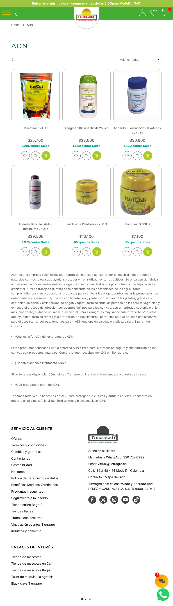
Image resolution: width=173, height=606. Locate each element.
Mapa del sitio (115, 477)
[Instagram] (114, 502)
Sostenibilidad (21, 465)
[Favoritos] (153, 13)
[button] (165, 13)
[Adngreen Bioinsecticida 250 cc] (86, 95)
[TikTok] (136, 502)
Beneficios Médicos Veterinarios (34, 485)
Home (15, 25)
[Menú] (6, 14)
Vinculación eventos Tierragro (33, 524)
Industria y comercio (26, 531)
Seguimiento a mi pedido (29, 498)
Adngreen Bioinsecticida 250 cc (86, 128)
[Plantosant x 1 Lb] (35, 95)
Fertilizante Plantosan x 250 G (86, 224)
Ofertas (16, 438)
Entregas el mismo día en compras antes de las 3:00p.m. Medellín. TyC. (86, 3)
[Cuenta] (142, 13)
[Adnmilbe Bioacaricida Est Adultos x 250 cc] (137, 95)
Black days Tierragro (26, 583)
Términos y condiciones (28, 445)
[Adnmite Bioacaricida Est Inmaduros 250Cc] (35, 191)
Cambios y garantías (26, 451)
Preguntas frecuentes (27, 491)
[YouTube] (125, 502)
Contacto (95, 477)
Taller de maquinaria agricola (32, 577)
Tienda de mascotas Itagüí (30, 570)
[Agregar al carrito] (45, 155)
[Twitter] (103, 502)
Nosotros (18, 472)
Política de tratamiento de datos (34, 478)
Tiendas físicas (22, 511)
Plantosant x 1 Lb (35, 128)
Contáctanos (20, 458)
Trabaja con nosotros (26, 518)
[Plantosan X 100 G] (137, 191)
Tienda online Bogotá (26, 505)
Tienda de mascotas (26, 557)
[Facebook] (92, 502)
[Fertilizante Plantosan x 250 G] (86, 191)
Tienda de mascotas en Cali (31, 563)
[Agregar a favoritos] (25, 155)
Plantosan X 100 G (137, 224)
